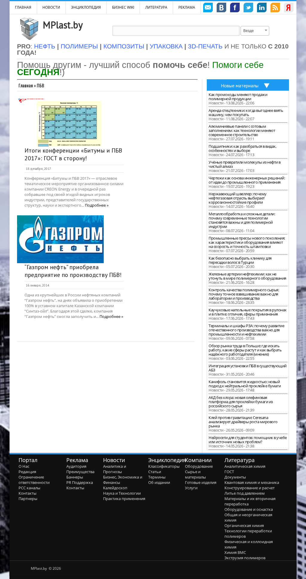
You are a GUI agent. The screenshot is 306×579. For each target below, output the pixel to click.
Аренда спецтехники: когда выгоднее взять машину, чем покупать (246, 112)
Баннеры (74, 477)
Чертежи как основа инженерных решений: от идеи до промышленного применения (247, 180)
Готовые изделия (200, 482)
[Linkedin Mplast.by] (262, 8)
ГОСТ (229, 471)
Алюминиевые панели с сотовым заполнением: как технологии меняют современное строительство (242, 130)
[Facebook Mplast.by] (235, 8)
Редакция (27, 471)
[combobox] (255, 31)
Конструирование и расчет (249, 487)
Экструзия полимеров (244, 557)
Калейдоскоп (115, 487)
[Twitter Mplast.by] (248, 8)
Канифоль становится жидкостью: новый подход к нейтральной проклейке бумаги (245, 383)
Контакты (27, 493)
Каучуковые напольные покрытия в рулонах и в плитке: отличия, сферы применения (248, 312)
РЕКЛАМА (186, 7)
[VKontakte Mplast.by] (221, 8)
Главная (26, 85)
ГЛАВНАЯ (23, 7)
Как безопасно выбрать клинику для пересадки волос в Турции (240, 260)
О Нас (24, 466)
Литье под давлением (244, 493)
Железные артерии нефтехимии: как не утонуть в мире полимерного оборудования (247, 276)
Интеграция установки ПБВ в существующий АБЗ (248, 368)
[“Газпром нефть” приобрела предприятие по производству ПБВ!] (60, 239)
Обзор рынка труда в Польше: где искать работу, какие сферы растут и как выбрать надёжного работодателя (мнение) (245, 350)
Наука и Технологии (122, 493)
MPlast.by (63, 25)
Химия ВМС (235, 552)
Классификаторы (164, 466)
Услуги (191, 487)
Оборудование (199, 466)
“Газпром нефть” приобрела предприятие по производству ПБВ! (73, 271)
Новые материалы (239, 86)
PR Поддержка (79, 482)
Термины (157, 477)
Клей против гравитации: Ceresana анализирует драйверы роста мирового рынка (243, 422)
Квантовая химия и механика (251, 482)
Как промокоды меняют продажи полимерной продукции (238, 96)
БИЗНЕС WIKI (123, 7)
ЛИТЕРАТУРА (156, 7)
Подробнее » (96, 205)
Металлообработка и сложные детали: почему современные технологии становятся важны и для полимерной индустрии (242, 220)
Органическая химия (244, 525)
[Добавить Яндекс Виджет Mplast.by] (288, 8)
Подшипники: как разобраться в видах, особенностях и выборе (242, 148)
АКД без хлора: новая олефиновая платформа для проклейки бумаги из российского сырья (241, 402)
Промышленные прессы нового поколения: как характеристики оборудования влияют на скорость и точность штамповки (247, 242)
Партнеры (28, 498)
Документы (235, 477)
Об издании (159, 482)
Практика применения (124, 498)
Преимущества (80, 471)
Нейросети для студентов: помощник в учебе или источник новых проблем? (248, 439)
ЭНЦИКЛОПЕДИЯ (86, 7)
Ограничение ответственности (34, 479)
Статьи (154, 471)
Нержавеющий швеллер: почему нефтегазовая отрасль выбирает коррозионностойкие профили (238, 198)
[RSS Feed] (275, 8)
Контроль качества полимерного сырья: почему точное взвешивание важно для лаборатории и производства (244, 294)
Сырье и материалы (195, 474)
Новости (51, 7)
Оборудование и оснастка (248, 509)
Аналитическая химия (244, 466)
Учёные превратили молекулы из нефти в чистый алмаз (245, 164)
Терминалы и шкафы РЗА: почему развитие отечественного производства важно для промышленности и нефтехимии (246, 330)
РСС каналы (29, 487)
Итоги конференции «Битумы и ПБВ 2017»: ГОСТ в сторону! (73, 154)
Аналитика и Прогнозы (114, 469)
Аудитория (76, 466)
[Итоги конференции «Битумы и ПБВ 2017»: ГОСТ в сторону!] (60, 123)
